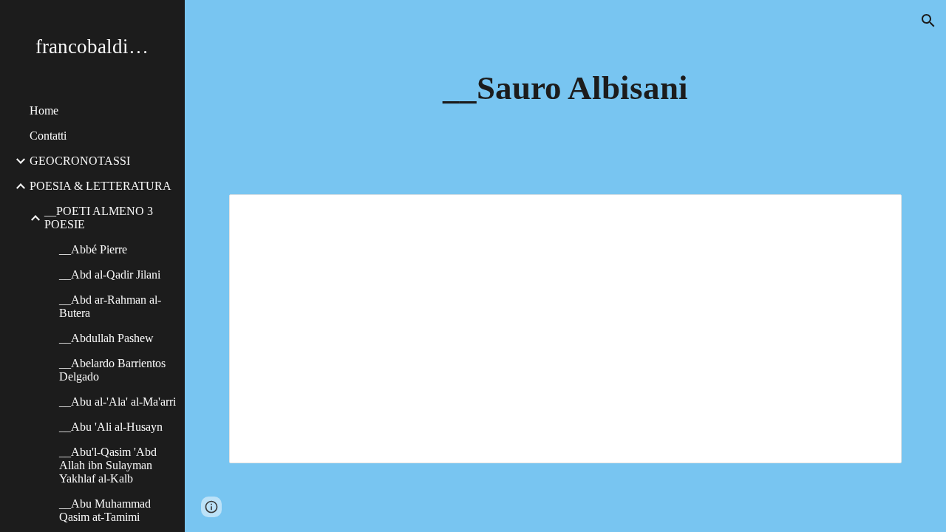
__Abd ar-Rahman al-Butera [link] (110, 306)
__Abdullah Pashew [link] (106, 338)
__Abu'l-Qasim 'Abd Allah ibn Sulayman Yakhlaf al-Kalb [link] (108, 465)
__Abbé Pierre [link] (93, 249)
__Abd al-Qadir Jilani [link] (109, 274)
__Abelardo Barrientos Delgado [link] (112, 370)
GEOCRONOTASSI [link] (80, 160)
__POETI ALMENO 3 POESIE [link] (98, 218)
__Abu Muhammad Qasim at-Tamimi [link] (105, 510)
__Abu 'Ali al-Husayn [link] (111, 426)
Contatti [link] (48, 135)
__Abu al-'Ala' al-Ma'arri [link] (117, 401)
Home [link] (44, 110)
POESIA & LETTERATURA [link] (100, 186)
